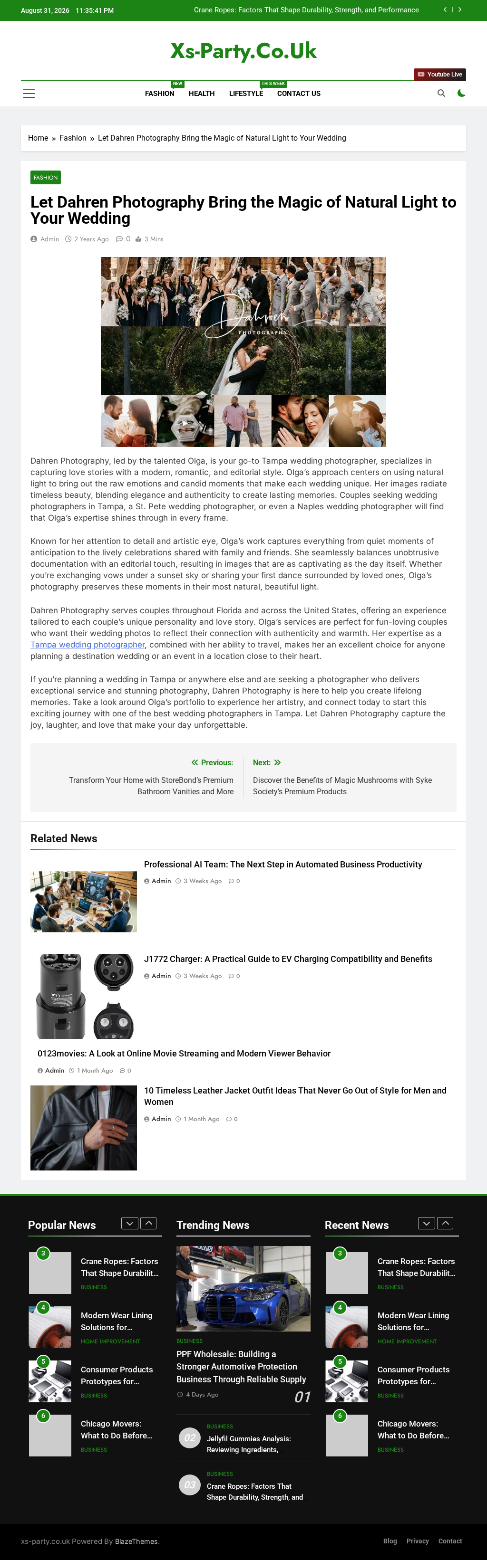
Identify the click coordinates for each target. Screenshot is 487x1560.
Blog (390, 1541)
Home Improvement (110, 1341)
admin (49, 239)
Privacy (418, 1541)
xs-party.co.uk (243, 50)
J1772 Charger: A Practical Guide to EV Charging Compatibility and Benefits (288, 959)
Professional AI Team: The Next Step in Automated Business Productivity (283, 864)
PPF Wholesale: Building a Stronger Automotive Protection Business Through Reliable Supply (241, 1367)
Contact (450, 1541)
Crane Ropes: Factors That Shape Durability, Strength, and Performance (306, 10)
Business (94, 1287)
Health (202, 93)
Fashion (163, 89)
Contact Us (299, 93)
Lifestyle (249, 89)
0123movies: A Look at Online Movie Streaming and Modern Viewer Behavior (184, 1053)
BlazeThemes (136, 1541)
